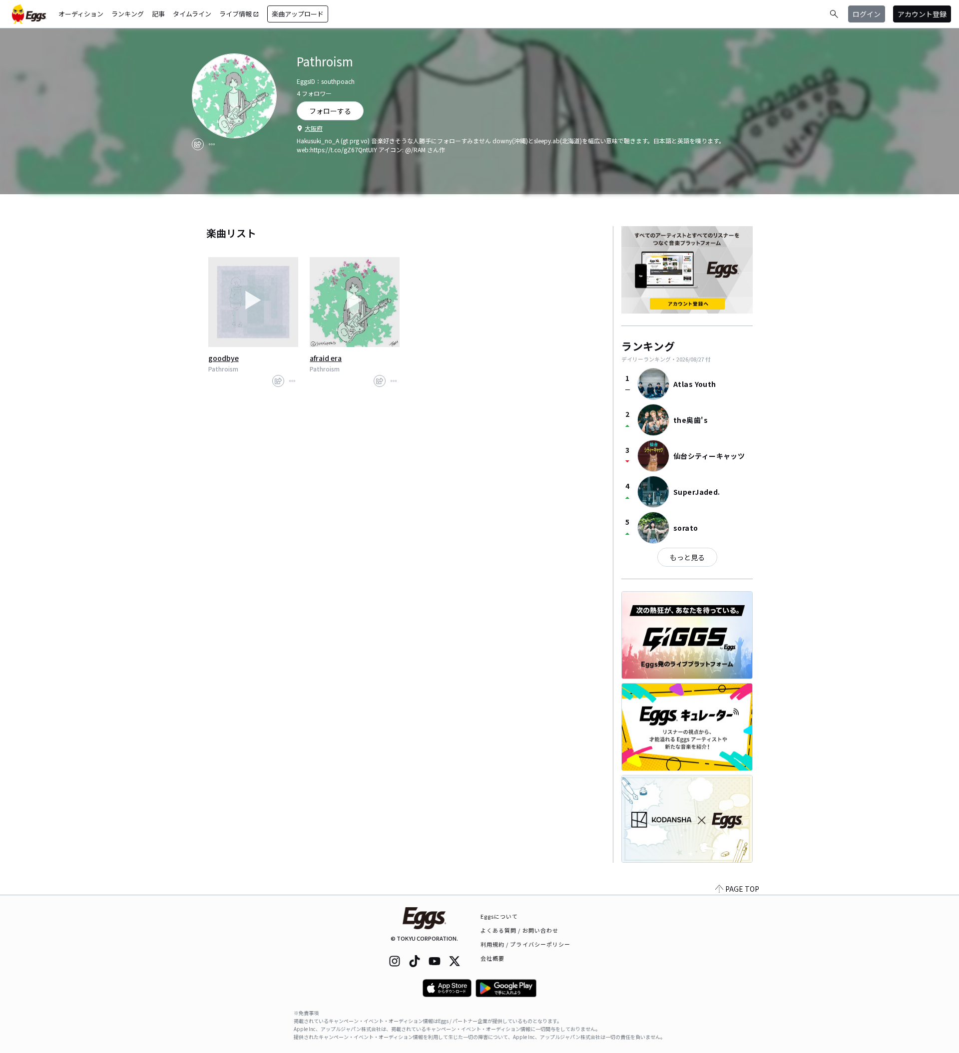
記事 (158, 13)
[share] (198, 144)
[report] (212, 144)
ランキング (127, 13)
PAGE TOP (742, 889)
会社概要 (492, 958)
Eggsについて (499, 916)
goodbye (223, 358)
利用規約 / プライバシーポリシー (525, 944)
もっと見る (687, 557)
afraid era (326, 358)
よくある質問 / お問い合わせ (519, 930)
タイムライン (192, 13)
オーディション (80, 13)
